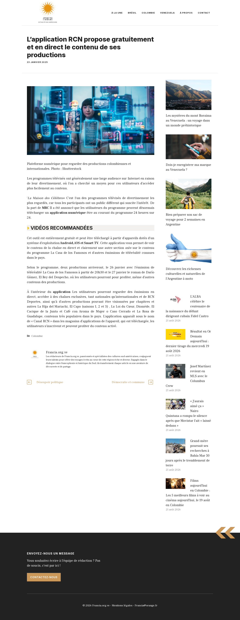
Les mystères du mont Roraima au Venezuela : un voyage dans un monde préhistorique (188, 121)
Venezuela (167, 12)
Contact (204, 12)
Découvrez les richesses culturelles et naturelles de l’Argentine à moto (185, 274)
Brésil (132, 12)
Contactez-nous (43, 577)
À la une (117, 12)
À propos (186, 12)
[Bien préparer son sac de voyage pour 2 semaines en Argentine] (188, 206)
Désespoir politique (50, 382)
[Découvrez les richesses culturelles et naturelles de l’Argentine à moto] (188, 261)
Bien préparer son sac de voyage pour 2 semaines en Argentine (185, 220)
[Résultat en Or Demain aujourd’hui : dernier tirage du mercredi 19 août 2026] (175, 337)
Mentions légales (122, 605)
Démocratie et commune (128, 382)
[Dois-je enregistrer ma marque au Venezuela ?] (188, 157)
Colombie (148, 12)
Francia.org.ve (101, 605)
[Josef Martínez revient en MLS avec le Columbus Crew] (175, 376)
